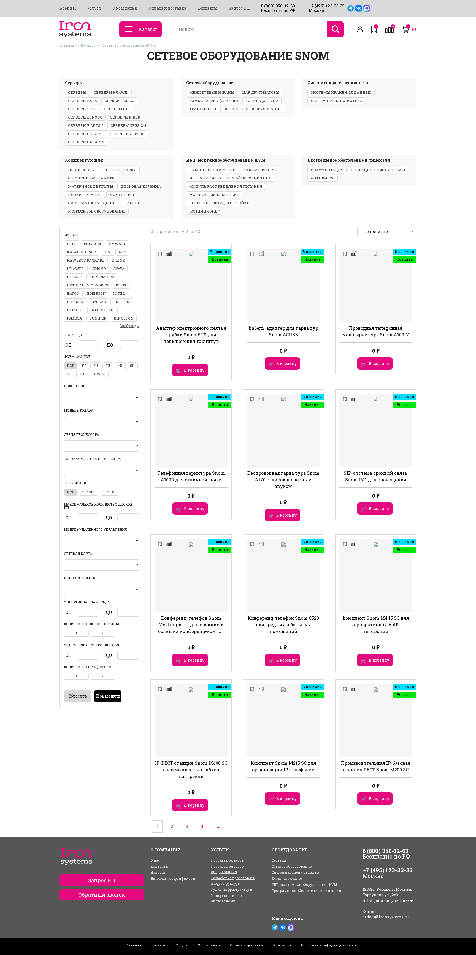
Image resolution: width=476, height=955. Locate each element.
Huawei (75, 268)
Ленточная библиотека (336, 100)
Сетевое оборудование (292, 866)
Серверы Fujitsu (85, 125)
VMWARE (117, 243)
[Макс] (366, 8)
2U (95, 365)
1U (84, 365)
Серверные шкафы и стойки (219, 202)
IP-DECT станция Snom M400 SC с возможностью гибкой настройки (191, 769)
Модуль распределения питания (225, 186)
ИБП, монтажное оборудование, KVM (304, 884)
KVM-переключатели (212, 169)
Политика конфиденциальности (330, 945)
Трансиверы (202, 108)
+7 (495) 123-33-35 (327, 6)
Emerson (96, 293)
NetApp (74, 276)
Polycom (92, 243)
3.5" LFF (109, 492)
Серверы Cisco (119, 100)
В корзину (194, 370)
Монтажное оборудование (97, 211)
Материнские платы (90, 186)
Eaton (73, 293)
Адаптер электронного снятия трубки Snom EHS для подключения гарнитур (191, 334)
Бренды (68, 8)
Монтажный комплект (214, 194)
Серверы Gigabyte (87, 133)
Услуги (94, 8)
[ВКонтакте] (358, 8)
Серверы (77, 92)
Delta (121, 285)
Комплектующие (287, 878)
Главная (67, 45)
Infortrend (102, 309)
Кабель (132, 202)
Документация (327, 169)
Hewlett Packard (86, 260)
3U (108, 365)
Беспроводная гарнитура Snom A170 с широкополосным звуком (283, 479)
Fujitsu (121, 301)
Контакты (207, 8)
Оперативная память (91, 178)
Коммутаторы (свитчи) (213, 100)
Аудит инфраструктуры (231, 889)
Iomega (74, 318)
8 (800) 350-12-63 (278, 6)
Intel (119, 293)
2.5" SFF (88, 492)
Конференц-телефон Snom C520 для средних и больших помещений (283, 624)
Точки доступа (261, 100)
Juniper (98, 318)
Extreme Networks (87, 285)
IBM (107, 252)
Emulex (75, 301)
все (70, 365)
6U (69, 373)
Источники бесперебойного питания (230, 178)
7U (81, 373)
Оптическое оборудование (252, 108)
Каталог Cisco (81, 252)
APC (122, 252)
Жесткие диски (119, 169)
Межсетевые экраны (211, 92)
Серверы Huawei (111, 92)
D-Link (118, 260)
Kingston (124, 318)
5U (132, 365)
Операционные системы (378, 169)
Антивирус (322, 178)
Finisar (98, 301)
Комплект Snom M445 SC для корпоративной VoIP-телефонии (375, 624)
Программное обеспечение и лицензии (306, 890)
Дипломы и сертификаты (172, 878)
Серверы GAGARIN (86, 142)
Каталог (88, 45)
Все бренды (129, 325)
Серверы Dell (82, 108)
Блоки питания (85, 194)
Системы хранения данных (341, 92)
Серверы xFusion (128, 125)
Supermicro (102, 276)
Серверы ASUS (82, 100)
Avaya (119, 268)
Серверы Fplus (128, 133)
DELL (71, 243)
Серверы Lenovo (85, 117)
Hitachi (75, 309)
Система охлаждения (92, 202)
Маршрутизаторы (260, 92)
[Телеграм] (350, 8)
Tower (99, 373)
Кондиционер (204, 211)
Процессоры (81, 169)
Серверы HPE (117, 108)
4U (120, 365)
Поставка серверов (227, 860)
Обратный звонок (101, 894)
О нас (155, 860)
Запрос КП (239, 8)
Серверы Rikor (125, 117)
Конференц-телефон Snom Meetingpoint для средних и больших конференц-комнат (191, 624)
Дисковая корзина (140, 186)
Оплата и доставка (167, 8)
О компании (124, 8)
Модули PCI (121, 194)
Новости (158, 872)
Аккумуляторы (259, 169)
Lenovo (98, 268)
